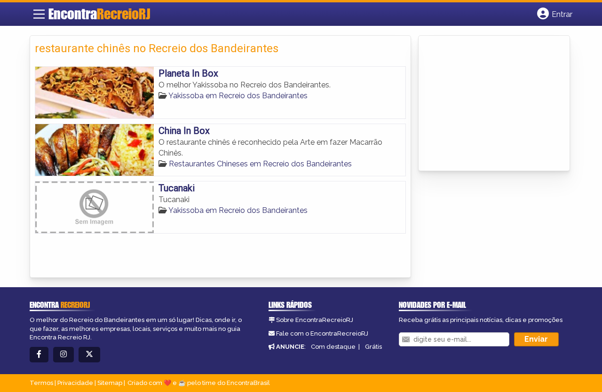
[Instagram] (63, 354)
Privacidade (75, 382)
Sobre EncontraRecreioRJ (314, 319)
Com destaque (333, 346)
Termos (41, 382)
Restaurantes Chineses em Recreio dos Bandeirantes (260, 163)
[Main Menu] (39, 14)
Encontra (99, 13)
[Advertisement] (493, 104)
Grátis (373, 346)
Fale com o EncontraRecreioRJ (322, 333)
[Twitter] (89, 354)
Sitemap (109, 382)
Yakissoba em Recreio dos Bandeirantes (238, 95)
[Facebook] (39, 354)
